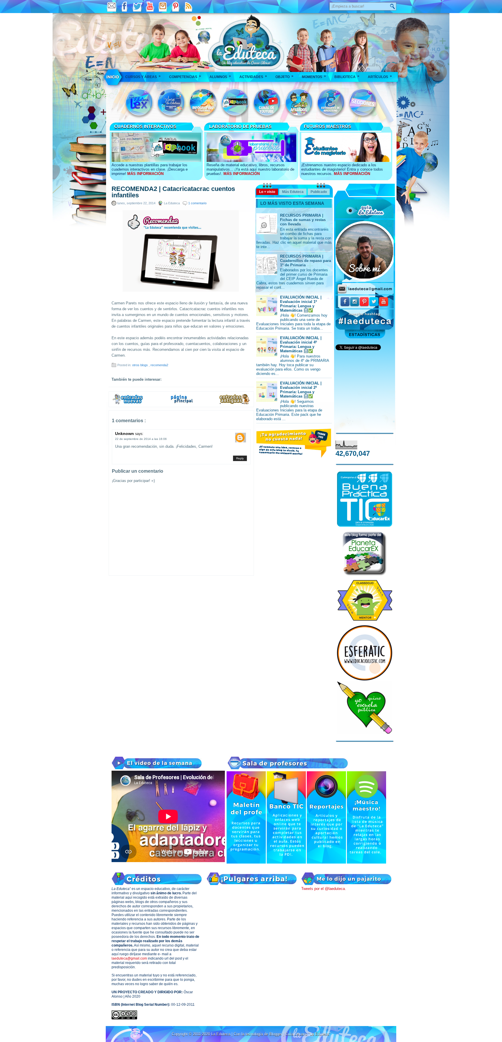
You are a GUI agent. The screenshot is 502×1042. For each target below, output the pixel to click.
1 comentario (197, 203)
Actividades (253, 76)
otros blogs (140, 365)
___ (113, 77)
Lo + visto (267, 192)
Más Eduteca (293, 192)
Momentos (314, 76)
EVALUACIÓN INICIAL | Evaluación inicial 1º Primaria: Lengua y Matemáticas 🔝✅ (301, 304)
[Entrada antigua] (235, 403)
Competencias (185, 76)
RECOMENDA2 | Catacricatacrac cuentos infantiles (173, 192)
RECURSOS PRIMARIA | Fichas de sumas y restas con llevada (303, 219)
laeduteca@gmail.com (129, 958)
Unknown (125, 433)
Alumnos (220, 76)
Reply (240, 458)
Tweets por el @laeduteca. (323, 888)
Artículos (380, 76)
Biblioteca (346, 76)
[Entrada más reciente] (128, 403)
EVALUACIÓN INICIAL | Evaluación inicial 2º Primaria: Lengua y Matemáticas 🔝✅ (301, 389)
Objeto (284, 76)
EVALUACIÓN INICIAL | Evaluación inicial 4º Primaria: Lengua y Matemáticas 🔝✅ (301, 344)
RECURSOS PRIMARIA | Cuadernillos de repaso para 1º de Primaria (305, 260)
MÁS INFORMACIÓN (145, 173)
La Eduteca (221, 1034)
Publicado (319, 192)
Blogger (276, 1034)
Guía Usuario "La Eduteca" (308, 1034)
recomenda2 (159, 365)
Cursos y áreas (143, 76)
